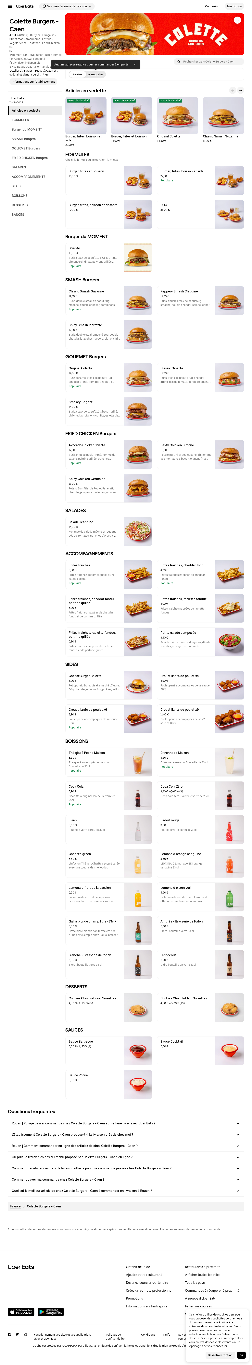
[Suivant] (240, 90)
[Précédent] (232, 90)
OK (241, 1355)
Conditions (148, 1334)
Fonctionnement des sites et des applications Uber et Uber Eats (62, 1336)
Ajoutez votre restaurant (144, 1275)
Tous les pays (195, 1283)
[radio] (77, 74)
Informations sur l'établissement (33, 81)
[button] (126, 1123)
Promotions (134, 1298)
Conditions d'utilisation (153, 1345)
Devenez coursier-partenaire (147, 1283)
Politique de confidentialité (115, 1336)
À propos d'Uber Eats (200, 1298)
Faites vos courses (198, 1306)
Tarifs (166, 1334)
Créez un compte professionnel (149, 1290)
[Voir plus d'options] (237, 20)
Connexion (212, 6)
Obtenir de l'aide (138, 1267)
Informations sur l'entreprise (147, 1306)
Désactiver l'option (220, 1355)
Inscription (234, 6)
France (15, 1206)
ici (225, 1346)
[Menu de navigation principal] (10, 6)
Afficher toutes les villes (202, 1275)
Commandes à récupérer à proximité (212, 1290)
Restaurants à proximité (202, 1267)
